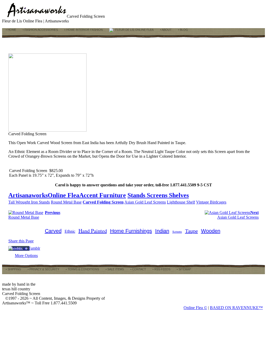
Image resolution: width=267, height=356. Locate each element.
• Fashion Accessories (40, 29)
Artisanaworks (28, 195)
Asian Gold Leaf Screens (145, 202)
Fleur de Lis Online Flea (134, 29)
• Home (10, 29)
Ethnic (70, 231)
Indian (162, 231)
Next (254, 212)
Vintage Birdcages (211, 202)
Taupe (191, 231)
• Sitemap (183, 269)
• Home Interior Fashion (83, 29)
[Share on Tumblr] (24, 248)
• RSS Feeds (161, 269)
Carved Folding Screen (103, 202)
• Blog (182, 29)
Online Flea (63, 195)
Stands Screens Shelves (158, 195)
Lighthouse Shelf (181, 202)
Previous (52, 212)
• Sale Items (114, 269)
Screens (177, 231)
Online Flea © (195, 307)
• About (165, 29)
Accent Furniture (102, 195)
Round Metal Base (66, 202)
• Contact (138, 269)
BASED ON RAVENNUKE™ (236, 307)
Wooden (210, 231)
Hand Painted (92, 230)
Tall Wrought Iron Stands (29, 202)
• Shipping (13, 269)
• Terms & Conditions (82, 269)
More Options (26, 255)
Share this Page (21, 241)
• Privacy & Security (43, 269)
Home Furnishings (131, 231)
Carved (53, 231)
